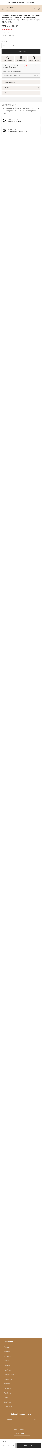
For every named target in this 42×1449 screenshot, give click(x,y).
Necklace (7, 1388)
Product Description (9, 82)
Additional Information (10, 93)
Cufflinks (7, 1361)
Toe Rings (7, 1402)
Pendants (7, 1393)
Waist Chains (8, 1407)
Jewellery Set (9, 1374)
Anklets (6, 1347)
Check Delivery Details (13, 71)
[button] (2, 8)
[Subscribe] (35, 1419)
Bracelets (7, 1356)
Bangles (7, 1351)
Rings (6, 1397)
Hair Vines (7, 1370)
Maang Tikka (9, 1379)
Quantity (4, 41)
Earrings (7, 1365)
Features (6, 87)
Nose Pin (7, 1384)
